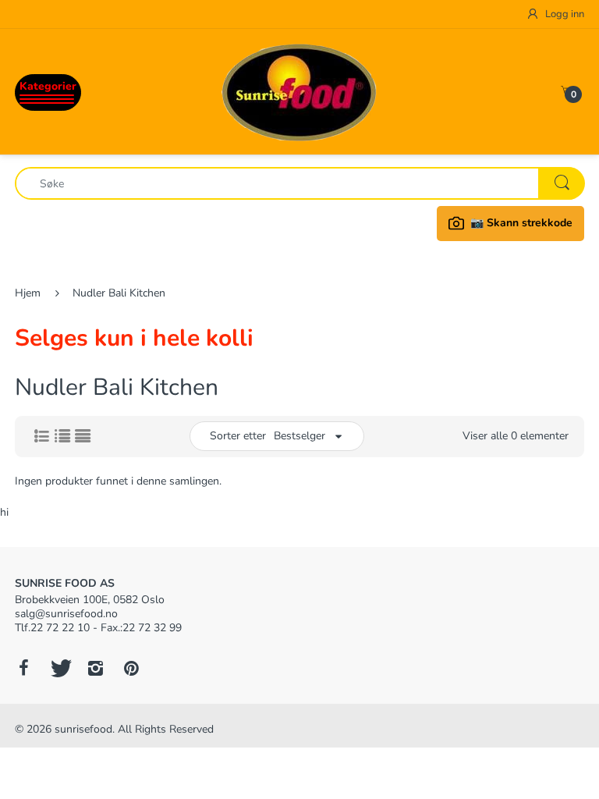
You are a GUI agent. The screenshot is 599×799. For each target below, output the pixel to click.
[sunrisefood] (299, 90)
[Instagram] (95, 667)
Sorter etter (238, 435)
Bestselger (299, 435)
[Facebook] (23, 667)
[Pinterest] (131, 667)
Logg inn (563, 14)
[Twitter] (59, 667)
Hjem (28, 293)
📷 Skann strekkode (521, 222)
